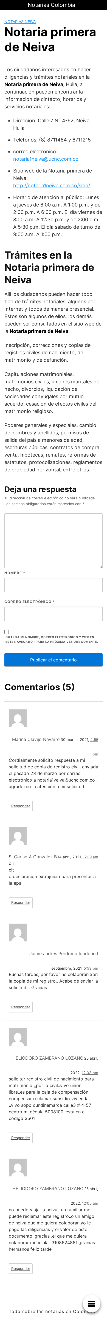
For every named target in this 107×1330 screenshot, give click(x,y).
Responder (20, 806)
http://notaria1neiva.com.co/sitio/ (51, 185)
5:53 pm (91, 968)
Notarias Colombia (51, 5)
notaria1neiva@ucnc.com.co (45, 159)
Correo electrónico (29, 601)
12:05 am (90, 1203)
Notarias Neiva (20, 21)
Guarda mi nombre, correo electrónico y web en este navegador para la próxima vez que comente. (51, 639)
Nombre (14, 573)
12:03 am (90, 1073)
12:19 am (90, 857)
